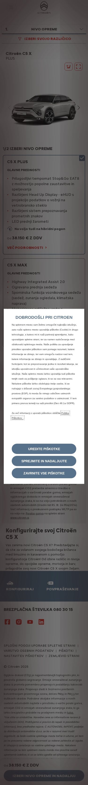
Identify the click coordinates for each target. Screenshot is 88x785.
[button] (44, 449)
